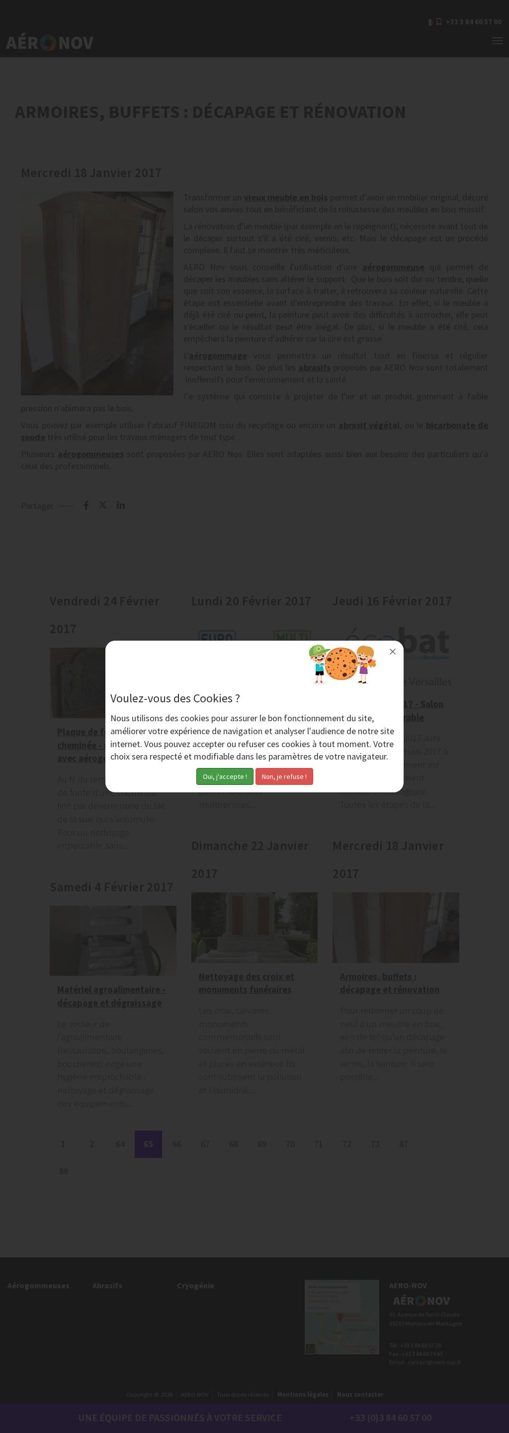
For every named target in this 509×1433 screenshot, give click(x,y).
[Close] (393, 652)
